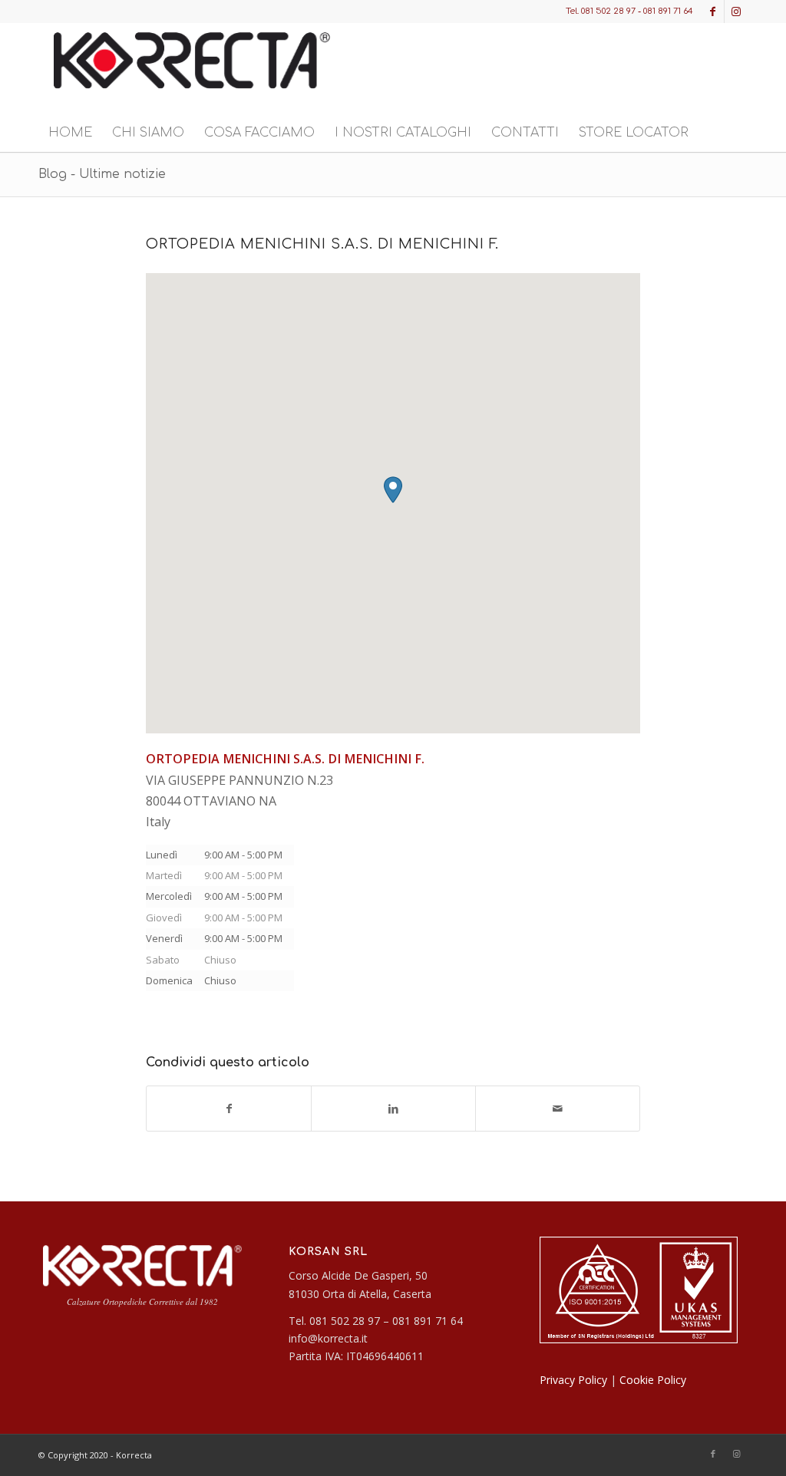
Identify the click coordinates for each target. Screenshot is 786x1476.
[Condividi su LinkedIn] (393, 1108)
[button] (393, 489)
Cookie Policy (652, 1379)
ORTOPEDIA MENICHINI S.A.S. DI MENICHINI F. (322, 244)
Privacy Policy (573, 1379)
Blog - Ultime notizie (102, 174)
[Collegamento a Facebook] (713, 11)
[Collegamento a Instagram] (736, 11)
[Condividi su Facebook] (229, 1108)
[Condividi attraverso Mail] (557, 1108)
